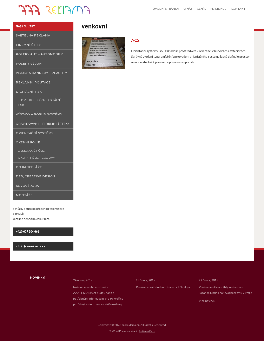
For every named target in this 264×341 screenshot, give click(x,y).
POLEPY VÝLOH (29, 64)
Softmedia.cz (147, 331)
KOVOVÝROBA (27, 186)
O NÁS (188, 8)
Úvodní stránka (166, 8)
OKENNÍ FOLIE (28, 142)
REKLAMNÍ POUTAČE (33, 82)
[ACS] (103, 52)
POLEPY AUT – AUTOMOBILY (39, 54)
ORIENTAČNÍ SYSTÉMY (34, 133)
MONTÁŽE (24, 195)
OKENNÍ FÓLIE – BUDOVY (36, 157)
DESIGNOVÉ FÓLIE (31, 150)
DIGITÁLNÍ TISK (29, 92)
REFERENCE (218, 8)
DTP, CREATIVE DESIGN (35, 176)
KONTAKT (238, 8)
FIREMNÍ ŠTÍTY (28, 45)
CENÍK (201, 8)
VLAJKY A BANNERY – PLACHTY (41, 73)
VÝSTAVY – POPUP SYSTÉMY (39, 114)
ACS (135, 40)
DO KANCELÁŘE (29, 167)
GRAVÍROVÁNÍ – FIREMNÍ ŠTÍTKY (42, 123)
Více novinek (207, 300)
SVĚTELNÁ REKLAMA (33, 35)
